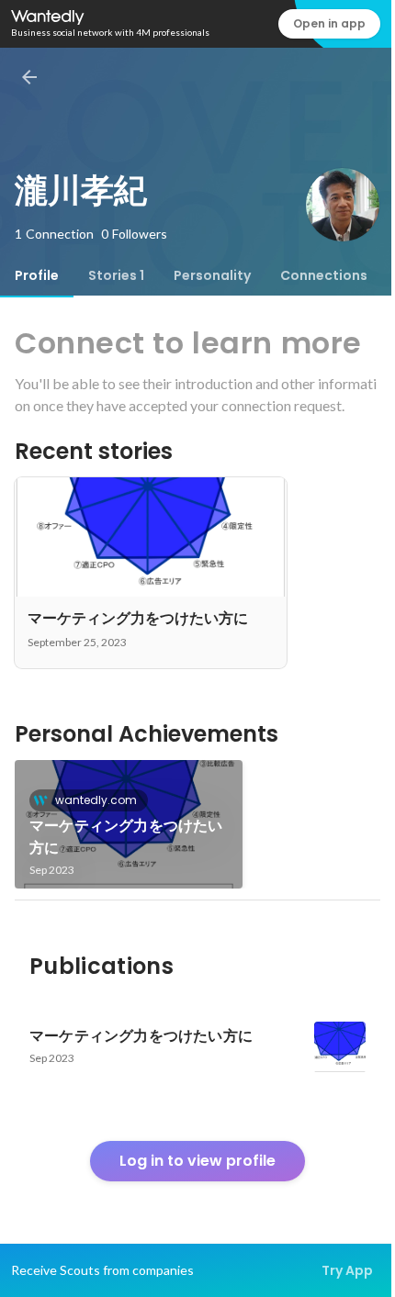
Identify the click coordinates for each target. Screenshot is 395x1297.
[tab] (36, 275)
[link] (129, 824)
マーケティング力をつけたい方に (126, 836)
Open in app (329, 23)
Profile (37, 275)
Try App (347, 1270)
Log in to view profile (197, 1160)
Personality (212, 275)
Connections (323, 275)
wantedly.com (96, 800)
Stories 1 (116, 275)
